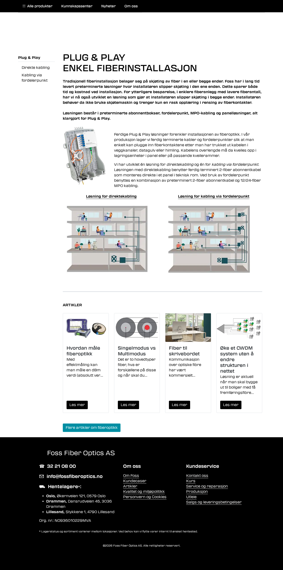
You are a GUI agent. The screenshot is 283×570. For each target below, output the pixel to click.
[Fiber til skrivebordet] (188, 327)
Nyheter (108, 6)
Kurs (190, 481)
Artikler (130, 486)
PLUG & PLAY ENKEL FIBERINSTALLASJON (130, 62)
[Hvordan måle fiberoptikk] (86, 327)
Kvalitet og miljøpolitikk (144, 491)
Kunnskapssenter (76, 6)
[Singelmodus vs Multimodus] (137, 327)
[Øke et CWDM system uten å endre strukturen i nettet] (239, 327)
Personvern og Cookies (144, 497)
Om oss (131, 6)
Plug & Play (29, 58)
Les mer (77, 405)
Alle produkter (38, 6)
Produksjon (197, 491)
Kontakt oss (197, 476)
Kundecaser (134, 481)
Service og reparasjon (207, 486)
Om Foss (131, 476)
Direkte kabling (36, 67)
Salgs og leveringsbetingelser (214, 502)
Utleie (191, 497)
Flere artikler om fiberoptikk (92, 428)
